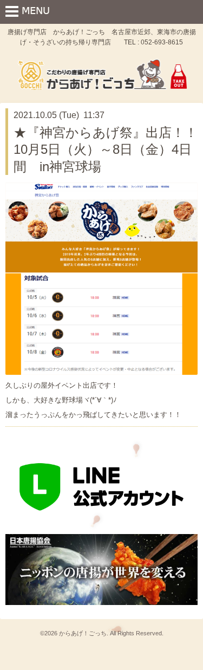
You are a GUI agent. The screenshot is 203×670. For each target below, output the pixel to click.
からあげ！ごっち (83, 633)
